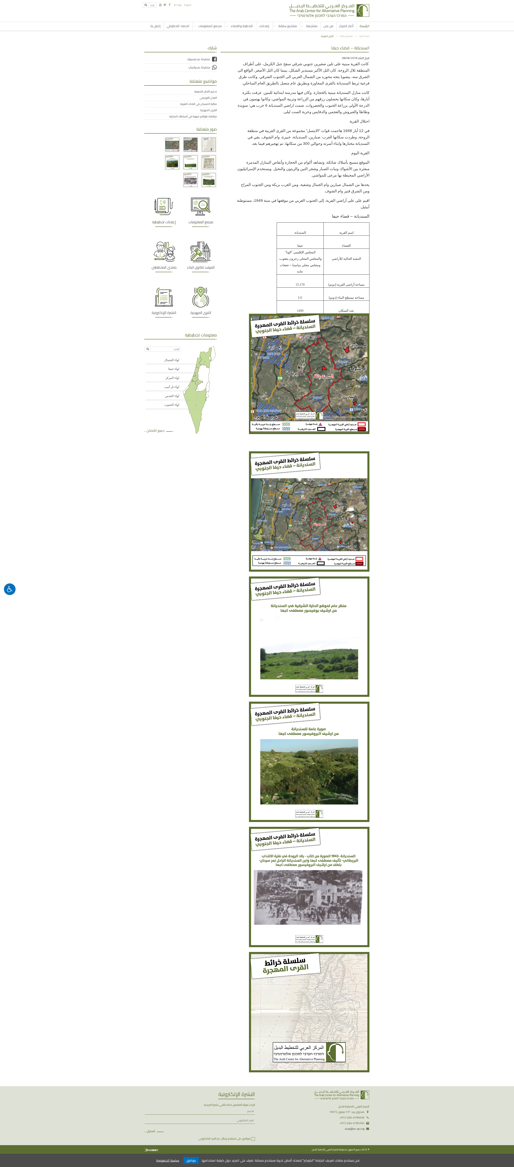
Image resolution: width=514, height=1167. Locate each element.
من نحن (328, 26)
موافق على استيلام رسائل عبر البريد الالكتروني (224, 1138)
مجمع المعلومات (210, 26)
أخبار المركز (346, 26)
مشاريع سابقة (287, 26)
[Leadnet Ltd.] (151, 1150)
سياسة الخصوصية (167, 1160)
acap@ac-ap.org (354, 1128)
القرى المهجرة (327, 36)
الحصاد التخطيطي (178, 26)
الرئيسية (364, 26)
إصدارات (264, 26)
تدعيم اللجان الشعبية (205, 91)
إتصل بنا (155, 26)
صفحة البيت (364, 36)
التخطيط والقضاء (242, 26)
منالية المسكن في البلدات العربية (198, 104)
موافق (191, 1160)
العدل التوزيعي (208, 97)
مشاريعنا (311, 26)
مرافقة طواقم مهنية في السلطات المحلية (193, 116)
